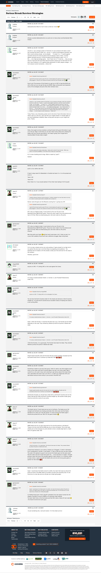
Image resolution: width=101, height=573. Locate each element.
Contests (55, 529)
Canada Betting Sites (43, 532)
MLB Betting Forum (70, 5)
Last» (38, 17)
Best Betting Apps (42, 535)
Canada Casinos (42, 534)
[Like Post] (90, 30)
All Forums (8, 10)
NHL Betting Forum (80, 5)
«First (8, 17)
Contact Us (14, 532)
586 (28, 17)
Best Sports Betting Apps (38, 5)
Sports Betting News (30, 534)
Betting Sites (43, 529)
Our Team (13, 535)
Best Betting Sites (16, 5)
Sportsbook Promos (26, 5)
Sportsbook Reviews (30, 532)
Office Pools (55, 535)
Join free (86, 2)
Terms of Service (37, 552)
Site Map (15, 552)
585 (25, 17)
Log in (92, 2)
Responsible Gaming (30, 537)
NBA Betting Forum (60, 5)
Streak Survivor (15, 10)
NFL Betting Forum (50, 5)
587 (31, 17)
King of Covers (55, 534)
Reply (91, 27)
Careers (13, 534)
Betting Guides (30, 529)
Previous (13, 17)
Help (21, 552)
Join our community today (77, 538)
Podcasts (27, 535)
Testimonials (14, 539)
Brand (12, 537)
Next (35, 17)
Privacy (28, 552)
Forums (8, 5)
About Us (14, 529)
